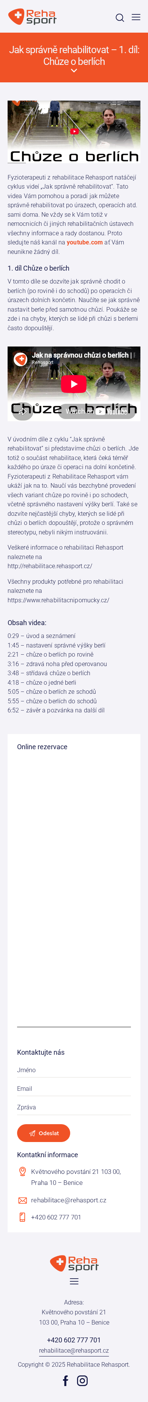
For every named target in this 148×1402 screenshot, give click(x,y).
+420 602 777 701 (56, 1217)
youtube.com (85, 242)
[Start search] (120, 17)
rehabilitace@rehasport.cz (68, 1200)
